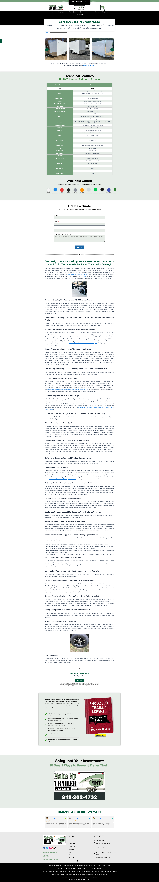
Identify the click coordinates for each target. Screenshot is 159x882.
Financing (105, 12)
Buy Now (79, 680)
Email (56, 222)
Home (52, 12)
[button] (79, 785)
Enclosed (83, 276)
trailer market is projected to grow (77, 274)
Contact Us (79, 14)
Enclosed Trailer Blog (50, 852)
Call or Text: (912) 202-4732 (79, 2)
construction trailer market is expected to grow (83, 343)
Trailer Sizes (72, 12)
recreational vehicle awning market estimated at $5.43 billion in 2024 (68, 389)
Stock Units (61, 12)
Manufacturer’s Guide (50, 859)
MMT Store (46, 856)
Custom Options (85, 12)
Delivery (96, 12)
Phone (56, 228)
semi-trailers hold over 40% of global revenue (62, 479)
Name (56, 215)
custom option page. (89, 65)
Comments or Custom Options (63, 234)
